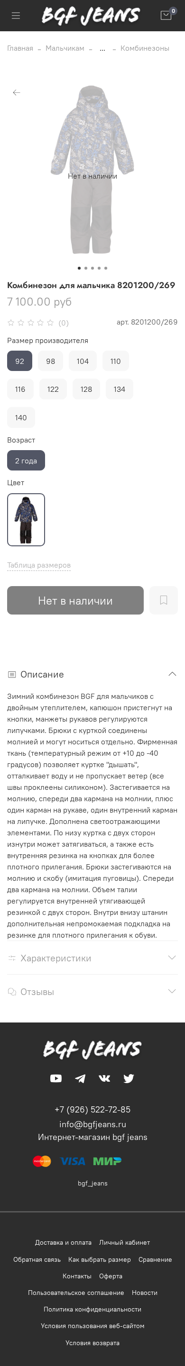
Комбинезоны (144, 48)
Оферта (110, 1276)
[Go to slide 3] (92, 268)
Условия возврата (92, 1343)
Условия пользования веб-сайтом (93, 1325)
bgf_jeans (93, 1183)
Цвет (15, 482)
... (102, 48)
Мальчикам (65, 48)
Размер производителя (47, 340)
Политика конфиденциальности (92, 1309)
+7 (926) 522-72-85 (92, 1109)
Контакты (77, 1276)
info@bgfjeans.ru (92, 1124)
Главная (20, 48)
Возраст (21, 439)
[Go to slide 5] (105, 268)
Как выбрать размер (99, 1259)
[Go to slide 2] (85, 268)
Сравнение (155, 1259)
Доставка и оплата (63, 1242)
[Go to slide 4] (99, 268)
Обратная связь (37, 1259)
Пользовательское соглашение (76, 1292)
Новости (144, 1292)
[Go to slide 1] (79, 268)
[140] (26, 519)
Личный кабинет (124, 1242)
